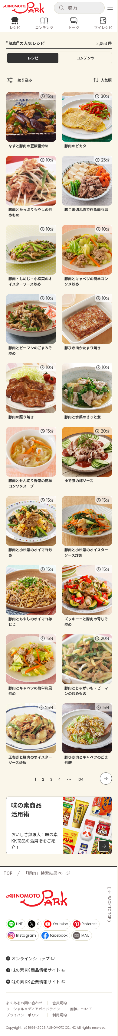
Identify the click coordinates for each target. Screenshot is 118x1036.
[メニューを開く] (110, 7)
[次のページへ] (106, 778)
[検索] (61, 8)
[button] (79, 8)
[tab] (85, 58)
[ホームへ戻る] (23, 8)
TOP (8, 873)
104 (80, 779)
